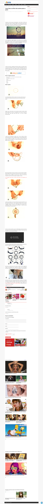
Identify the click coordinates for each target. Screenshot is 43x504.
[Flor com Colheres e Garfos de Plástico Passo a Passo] (23, 296)
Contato (25, 4)
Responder (7, 307)
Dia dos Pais (9, 4)
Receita (16, 4)
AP (11, 502)
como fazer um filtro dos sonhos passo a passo (16, 287)
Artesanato (9, 6)
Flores (19, 4)
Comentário (7, 318)
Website (6, 328)
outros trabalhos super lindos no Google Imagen (12, 283)
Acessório (14, 11)
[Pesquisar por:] (32, 8)
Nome (6, 323)
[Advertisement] (10, 17)
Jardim (13, 4)
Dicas (21, 4)
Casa (17, 11)
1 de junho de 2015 (8, 11)
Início (6, 4)
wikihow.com (10, 285)
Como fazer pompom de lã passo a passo (16, 300)
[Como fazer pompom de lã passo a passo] (16, 296)
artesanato (8, 287)
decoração (23, 287)
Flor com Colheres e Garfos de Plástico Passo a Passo (23, 299)
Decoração (19, 11)
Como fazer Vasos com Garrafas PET (8, 300)
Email (6, 326)
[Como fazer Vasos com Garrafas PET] (8, 296)
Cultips (11, 11)
